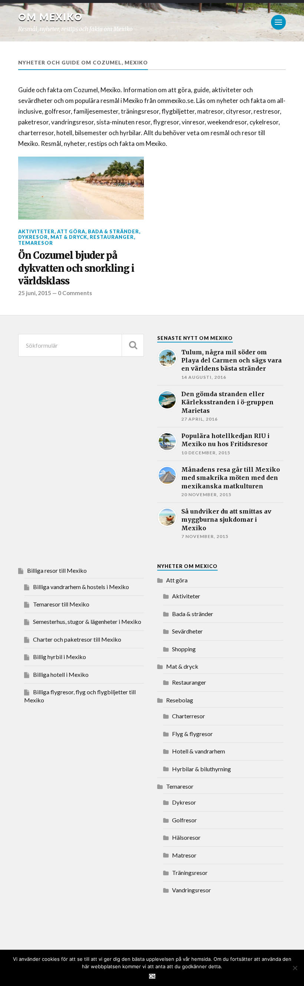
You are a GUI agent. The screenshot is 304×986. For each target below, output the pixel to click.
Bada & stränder (113, 231)
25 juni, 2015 (34, 293)
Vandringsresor (191, 889)
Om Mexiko (50, 16)
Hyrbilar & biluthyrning (201, 768)
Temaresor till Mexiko (61, 604)
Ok (152, 976)
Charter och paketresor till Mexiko (77, 639)
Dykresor (33, 237)
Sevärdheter (187, 631)
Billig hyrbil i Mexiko (59, 656)
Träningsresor (190, 872)
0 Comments (75, 293)
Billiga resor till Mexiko (57, 570)
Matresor (184, 855)
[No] (294, 968)
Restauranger (112, 237)
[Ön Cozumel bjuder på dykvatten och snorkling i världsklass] (81, 188)
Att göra (71, 231)
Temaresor (35, 243)
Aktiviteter (36, 231)
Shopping (184, 648)
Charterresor (188, 715)
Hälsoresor (186, 837)
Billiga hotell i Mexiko (61, 674)
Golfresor (184, 819)
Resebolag (179, 699)
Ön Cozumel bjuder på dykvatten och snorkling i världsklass (76, 268)
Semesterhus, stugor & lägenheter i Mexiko (87, 621)
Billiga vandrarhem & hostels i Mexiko (81, 586)
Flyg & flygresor (192, 733)
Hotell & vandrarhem (198, 751)
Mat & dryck (68, 237)
